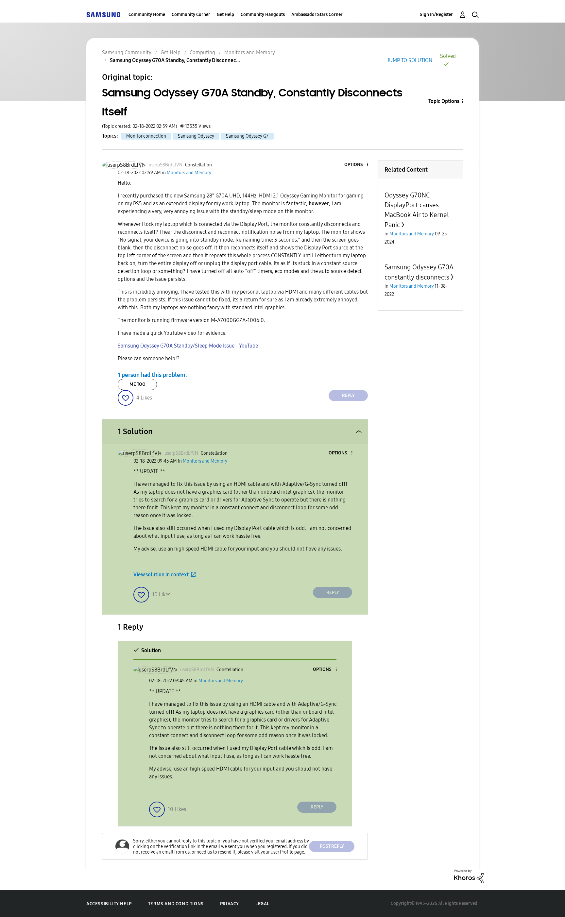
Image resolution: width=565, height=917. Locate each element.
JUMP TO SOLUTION (409, 60)
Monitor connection (146, 136)
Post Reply (332, 846)
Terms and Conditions (176, 904)
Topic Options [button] (443, 101)
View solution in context (161, 574)
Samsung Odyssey (196, 136)
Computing (202, 52)
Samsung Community (126, 52)
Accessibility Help (109, 904)
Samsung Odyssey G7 (247, 136)
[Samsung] (103, 14)
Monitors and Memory (249, 52)
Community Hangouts (263, 14)
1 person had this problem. (152, 375)
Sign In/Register (436, 14)
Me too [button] (137, 384)
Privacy (229, 904)
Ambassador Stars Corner (317, 14)
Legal (262, 904)
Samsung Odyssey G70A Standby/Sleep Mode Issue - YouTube (188, 346)
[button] (356, 165)
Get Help (225, 14)
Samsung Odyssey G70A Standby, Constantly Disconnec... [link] (175, 60)
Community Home (146, 14)
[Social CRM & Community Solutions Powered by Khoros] (469, 876)
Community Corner (191, 14)
